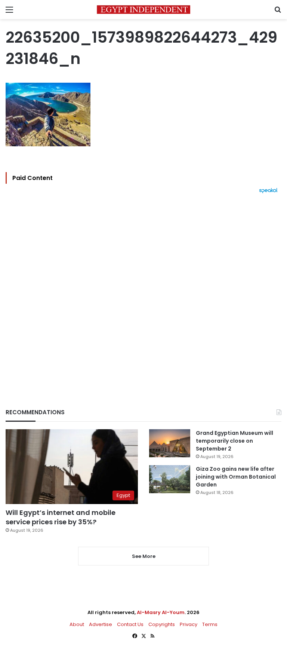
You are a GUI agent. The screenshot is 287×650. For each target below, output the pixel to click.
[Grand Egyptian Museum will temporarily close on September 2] (169, 443)
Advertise (100, 624)
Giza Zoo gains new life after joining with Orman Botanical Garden (236, 476)
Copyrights (161, 624)
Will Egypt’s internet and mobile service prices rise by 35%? (60, 517)
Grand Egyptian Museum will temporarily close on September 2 (234, 440)
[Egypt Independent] (143, 9)
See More (143, 556)
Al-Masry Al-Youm (161, 612)
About (77, 624)
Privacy (188, 624)
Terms (209, 624)
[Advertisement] (143, 288)
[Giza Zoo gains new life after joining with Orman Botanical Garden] (169, 479)
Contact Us (130, 624)
